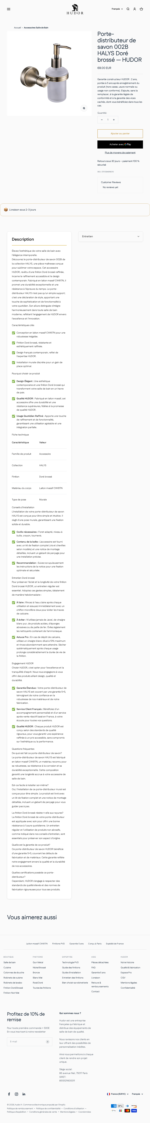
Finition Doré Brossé (13, 987)
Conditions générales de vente (43, 1112)
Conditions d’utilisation (74, 1108)
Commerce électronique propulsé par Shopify (44, 1104)
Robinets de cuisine (13, 977)
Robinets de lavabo (13, 982)
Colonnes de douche (14, 972)
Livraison (95, 977)
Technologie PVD (70, 962)
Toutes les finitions (42, 987)
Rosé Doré (38, 982)
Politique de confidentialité (48, 1108)
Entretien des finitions (72, 977)
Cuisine (7, 967)
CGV (123, 977)
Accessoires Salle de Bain (36, 27)
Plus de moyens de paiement (120, 152)
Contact (95, 991)
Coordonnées (84, 1112)
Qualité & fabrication (130, 967)
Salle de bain (10, 962)
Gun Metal (38, 962)
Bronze (36, 972)
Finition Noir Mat (11, 992)
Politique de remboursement (20, 1108)
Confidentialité (128, 987)
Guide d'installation (71, 972)
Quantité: (102, 113)
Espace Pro (126, 972)
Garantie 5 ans (98, 972)
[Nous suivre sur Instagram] (16, 1094)
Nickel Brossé (39, 967)
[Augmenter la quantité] (114, 119)
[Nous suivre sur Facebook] (9, 1094)
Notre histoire (127, 962)
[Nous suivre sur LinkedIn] (24, 1094)
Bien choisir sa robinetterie (75, 982)
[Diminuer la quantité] (102, 119)
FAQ (93, 967)
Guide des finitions (71, 967)
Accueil (17, 27)
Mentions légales (129, 982)
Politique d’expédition (16, 1112)
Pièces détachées (100, 962)
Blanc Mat (37, 977)
